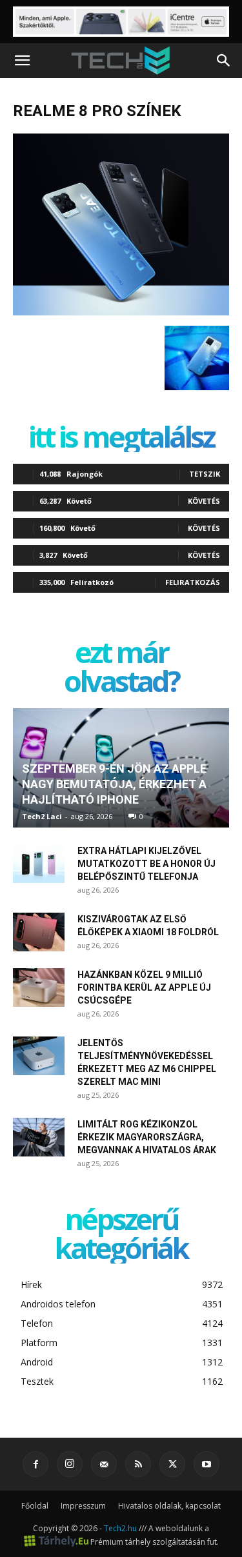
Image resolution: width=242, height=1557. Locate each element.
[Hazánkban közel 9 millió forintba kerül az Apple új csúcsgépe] (39, 987)
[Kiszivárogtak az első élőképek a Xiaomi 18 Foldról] (39, 932)
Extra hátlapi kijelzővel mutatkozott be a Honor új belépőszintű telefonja (146, 864)
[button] (22, 60)
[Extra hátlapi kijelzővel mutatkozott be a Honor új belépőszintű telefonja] (39, 863)
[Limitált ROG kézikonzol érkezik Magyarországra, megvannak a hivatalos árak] (39, 1137)
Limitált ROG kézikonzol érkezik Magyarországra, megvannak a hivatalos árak (146, 1137)
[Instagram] (70, 1464)
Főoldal (34, 1505)
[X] (172, 1464)
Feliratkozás (192, 582)
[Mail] (104, 1464)
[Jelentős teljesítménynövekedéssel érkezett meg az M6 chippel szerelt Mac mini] (39, 1055)
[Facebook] (35, 1464)
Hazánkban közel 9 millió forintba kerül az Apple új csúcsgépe (144, 987)
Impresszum (83, 1505)
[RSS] (138, 1464)
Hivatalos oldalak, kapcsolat (169, 1505)
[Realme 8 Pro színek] (121, 312)
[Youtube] (206, 1464)
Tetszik (204, 474)
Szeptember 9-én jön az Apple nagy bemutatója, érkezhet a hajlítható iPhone (114, 784)
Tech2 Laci (42, 816)
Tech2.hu (120, 1528)
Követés (204, 501)
